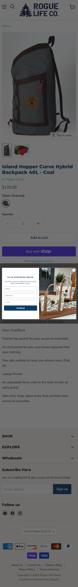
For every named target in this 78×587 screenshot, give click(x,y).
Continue (20, 308)
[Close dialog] (73, 270)
